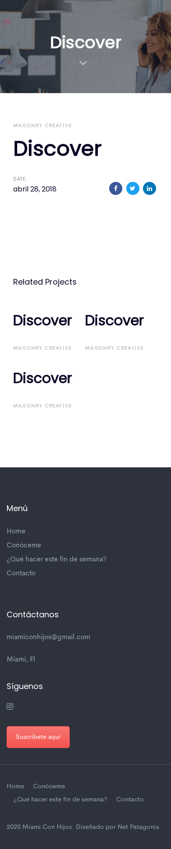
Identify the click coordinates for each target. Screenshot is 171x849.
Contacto (21, 573)
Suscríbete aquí (38, 737)
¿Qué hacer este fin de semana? (57, 559)
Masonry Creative (42, 126)
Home (16, 531)
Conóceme (24, 545)
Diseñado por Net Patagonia (117, 827)
